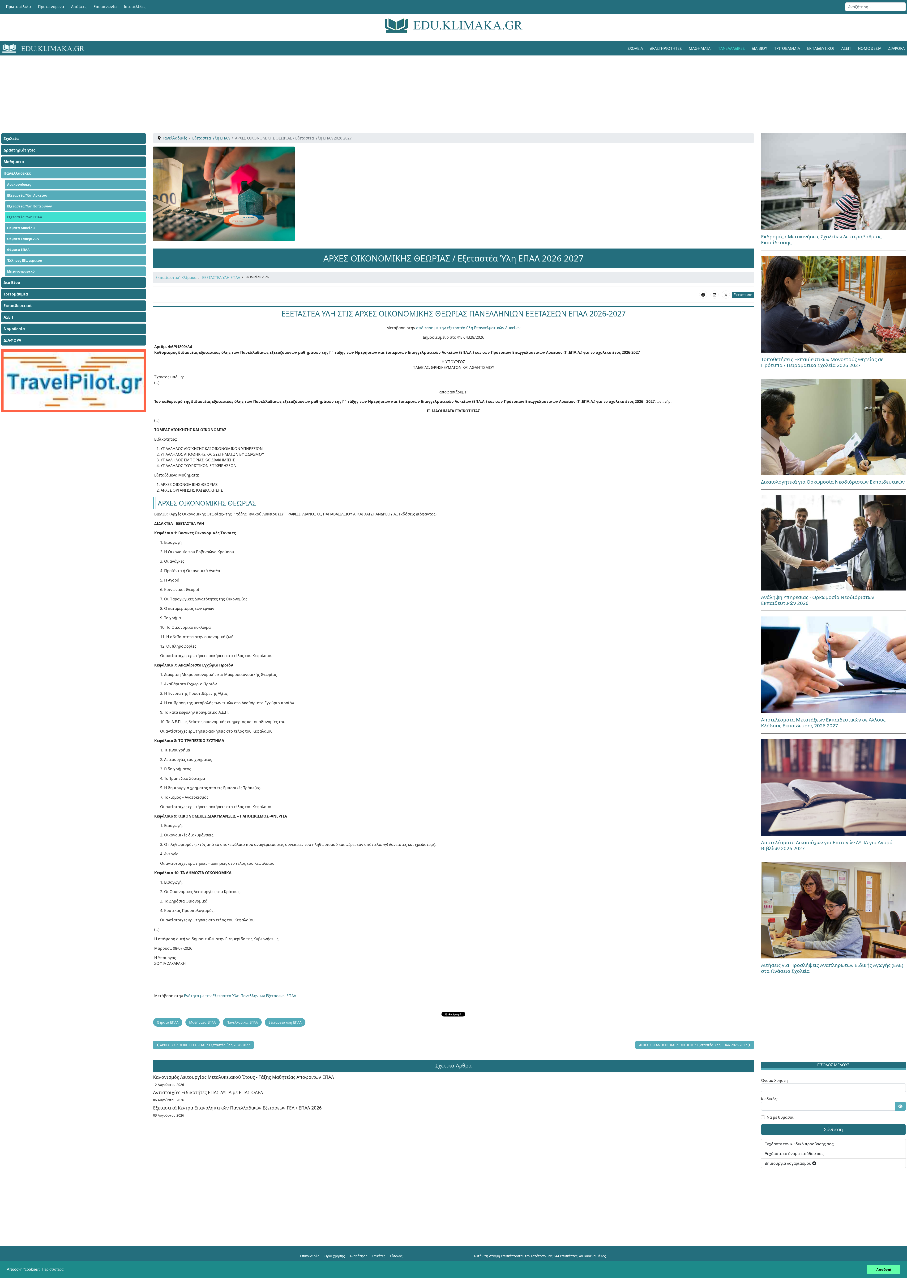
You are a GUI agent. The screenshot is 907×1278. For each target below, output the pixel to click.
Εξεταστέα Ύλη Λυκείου (27, 195)
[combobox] (875, 6)
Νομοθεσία (869, 48)
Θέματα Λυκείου (21, 228)
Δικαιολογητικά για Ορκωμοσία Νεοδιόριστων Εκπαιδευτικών (833, 481)
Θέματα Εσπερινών (23, 238)
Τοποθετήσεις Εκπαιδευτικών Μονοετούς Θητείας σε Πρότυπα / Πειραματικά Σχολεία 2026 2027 (822, 362)
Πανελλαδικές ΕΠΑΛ (242, 1022)
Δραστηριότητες (666, 48)
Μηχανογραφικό (21, 271)
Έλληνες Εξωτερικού (24, 260)
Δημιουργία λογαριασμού (788, 1163)
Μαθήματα (699, 48)
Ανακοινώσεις (19, 184)
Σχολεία (635, 48)
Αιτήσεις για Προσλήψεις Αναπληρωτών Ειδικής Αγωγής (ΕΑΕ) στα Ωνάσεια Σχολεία (832, 968)
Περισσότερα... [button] (54, 1269)
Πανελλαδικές (731, 48)
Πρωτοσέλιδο (18, 6)
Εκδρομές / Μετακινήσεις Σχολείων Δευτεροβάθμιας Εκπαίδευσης (821, 239)
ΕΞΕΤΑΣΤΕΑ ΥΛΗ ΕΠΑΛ (221, 277)
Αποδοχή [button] (883, 1269)
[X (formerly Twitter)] (726, 295)
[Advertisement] (443, 88)
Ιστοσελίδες (134, 6)
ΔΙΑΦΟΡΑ (12, 340)
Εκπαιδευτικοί (820, 48)
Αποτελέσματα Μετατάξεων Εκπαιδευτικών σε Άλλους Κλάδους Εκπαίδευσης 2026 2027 (823, 722)
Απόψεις (78, 6)
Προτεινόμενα (51, 6)
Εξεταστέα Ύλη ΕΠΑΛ (24, 217)
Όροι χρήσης (334, 1256)
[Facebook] (703, 295)
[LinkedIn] (714, 295)
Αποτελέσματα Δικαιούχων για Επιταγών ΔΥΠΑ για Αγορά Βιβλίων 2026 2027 (827, 845)
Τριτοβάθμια (787, 48)
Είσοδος (396, 1256)
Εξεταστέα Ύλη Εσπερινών (29, 206)
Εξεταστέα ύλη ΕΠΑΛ (285, 1022)
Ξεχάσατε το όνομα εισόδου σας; (794, 1153)
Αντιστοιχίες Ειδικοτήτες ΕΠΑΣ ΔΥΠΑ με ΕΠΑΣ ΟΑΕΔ (208, 1092)
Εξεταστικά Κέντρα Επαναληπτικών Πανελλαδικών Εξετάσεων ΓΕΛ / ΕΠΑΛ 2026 (237, 1108)
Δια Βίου (759, 48)
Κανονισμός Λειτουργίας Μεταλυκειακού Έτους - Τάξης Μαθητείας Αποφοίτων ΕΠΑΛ (243, 1077)
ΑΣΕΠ (846, 48)
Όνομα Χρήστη (774, 1080)
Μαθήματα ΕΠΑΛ (202, 1022)
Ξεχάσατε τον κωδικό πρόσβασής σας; (799, 1144)
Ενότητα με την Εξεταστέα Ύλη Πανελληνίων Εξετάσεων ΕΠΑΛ (240, 995)
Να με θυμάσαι (780, 1117)
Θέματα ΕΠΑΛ (18, 249)
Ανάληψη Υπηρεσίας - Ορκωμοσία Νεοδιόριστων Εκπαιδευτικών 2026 (817, 600)
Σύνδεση (833, 1129)
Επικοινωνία (105, 6)
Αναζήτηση (359, 1256)
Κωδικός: (769, 1098)
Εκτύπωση (743, 294)
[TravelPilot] (73, 380)
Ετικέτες (378, 1256)
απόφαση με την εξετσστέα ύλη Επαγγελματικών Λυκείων (468, 327)
